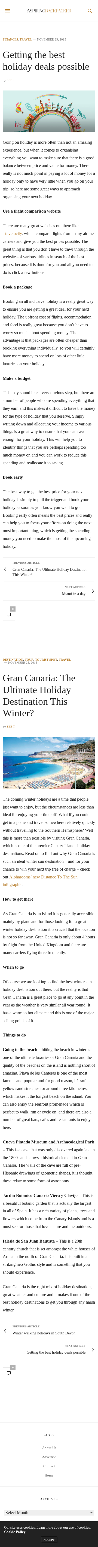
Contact (49, 1466)
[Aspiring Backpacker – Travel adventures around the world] (49, 11)
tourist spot (46, 659)
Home (49, 1475)
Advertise (49, 1457)
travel (26, 39)
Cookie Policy (15, 1532)
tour (29, 659)
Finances (10, 39)
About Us (49, 1448)
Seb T (11, 80)
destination (13, 659)
